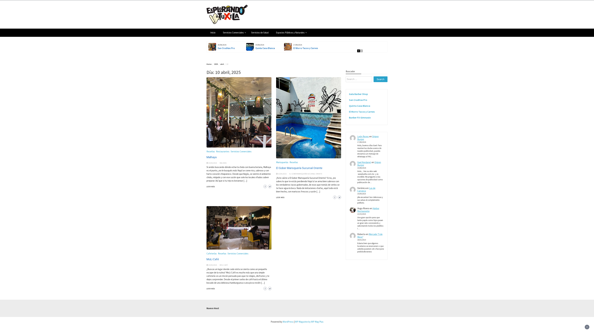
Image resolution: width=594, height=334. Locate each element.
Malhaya (212, 157)
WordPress (288, 321)
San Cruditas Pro (226, 48)
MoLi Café (213, 259)
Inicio (212, 32)
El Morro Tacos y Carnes (305, 48)
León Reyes (363, 136)
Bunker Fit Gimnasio (360, 117)
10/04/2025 (212, 163)
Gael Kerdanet (364, 162)
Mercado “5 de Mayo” (370, 235)
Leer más (211, 187)
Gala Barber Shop (358, 94)
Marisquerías (282, 162)
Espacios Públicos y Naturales (290, 32)
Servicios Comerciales (233, 32)
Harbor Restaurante (368, 210)
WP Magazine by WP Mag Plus (309, 321)
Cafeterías (212, 253)
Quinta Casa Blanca (265, 48)
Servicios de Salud (260, 32)
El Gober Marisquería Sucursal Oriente (299, 168)
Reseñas (211, 151)
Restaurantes (222, 151)
